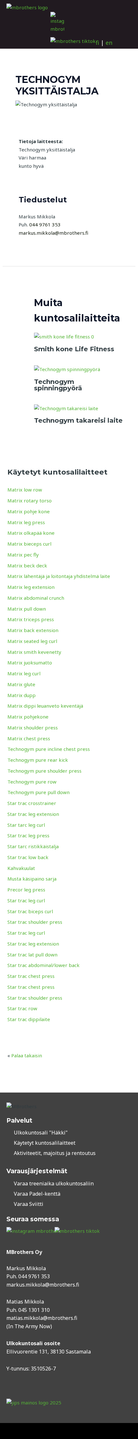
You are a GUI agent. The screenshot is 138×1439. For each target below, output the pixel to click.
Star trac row (22, 1008)
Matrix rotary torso (29, 500)
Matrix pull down (26, 609)
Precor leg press (26, 889)
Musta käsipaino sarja (31, 878)
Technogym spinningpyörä (58, 385)
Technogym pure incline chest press (48, 749)
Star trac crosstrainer (31, 803)
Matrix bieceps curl (29, 544)
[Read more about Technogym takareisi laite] (66, 408)
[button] (11, 30)
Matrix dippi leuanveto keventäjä (45, 706)
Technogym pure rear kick (37, 760)
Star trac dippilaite (28, 1019)
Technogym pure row (31, 781)
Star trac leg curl (26, 900)
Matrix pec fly (23, 554)
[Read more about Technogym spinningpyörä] (67, 369)
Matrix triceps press (30, 619)
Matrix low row (24, 489)
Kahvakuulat (21, 868)
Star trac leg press (28, 835)
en (109, 42)
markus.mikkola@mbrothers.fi (42, 1284)
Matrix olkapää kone (31, 533)
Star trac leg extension (33, 814)
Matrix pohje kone (28, 511)
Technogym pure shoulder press (44, 771)
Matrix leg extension (31, 587)
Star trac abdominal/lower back (43, 965)
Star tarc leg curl (26, 825)
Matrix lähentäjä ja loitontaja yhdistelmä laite (58, 576)
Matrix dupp (21, 695)
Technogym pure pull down (38, 792)
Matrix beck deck (27, 565)
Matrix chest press (28, 738)
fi (97, 42)
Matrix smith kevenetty (34, 652)
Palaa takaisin (26, 1055)
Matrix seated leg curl (32, 641)
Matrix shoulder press (32, 727)
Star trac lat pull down (32, 954)
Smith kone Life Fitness (74, 349)
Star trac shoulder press (34, 922)
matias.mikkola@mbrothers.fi (41, 1317)
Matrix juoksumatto (29, 662)
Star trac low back (27, 857)
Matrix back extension (32, 630)
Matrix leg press (26, 522)
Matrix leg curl (23, 673)
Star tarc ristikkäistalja (33, 846)
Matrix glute (21, 684)
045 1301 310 (34, 1309)
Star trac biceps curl (30, 911)
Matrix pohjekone (27, 716)
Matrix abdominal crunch (35, 598)
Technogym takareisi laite (78, 420)
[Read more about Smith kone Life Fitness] (64, 336)
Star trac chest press (31, 976)
